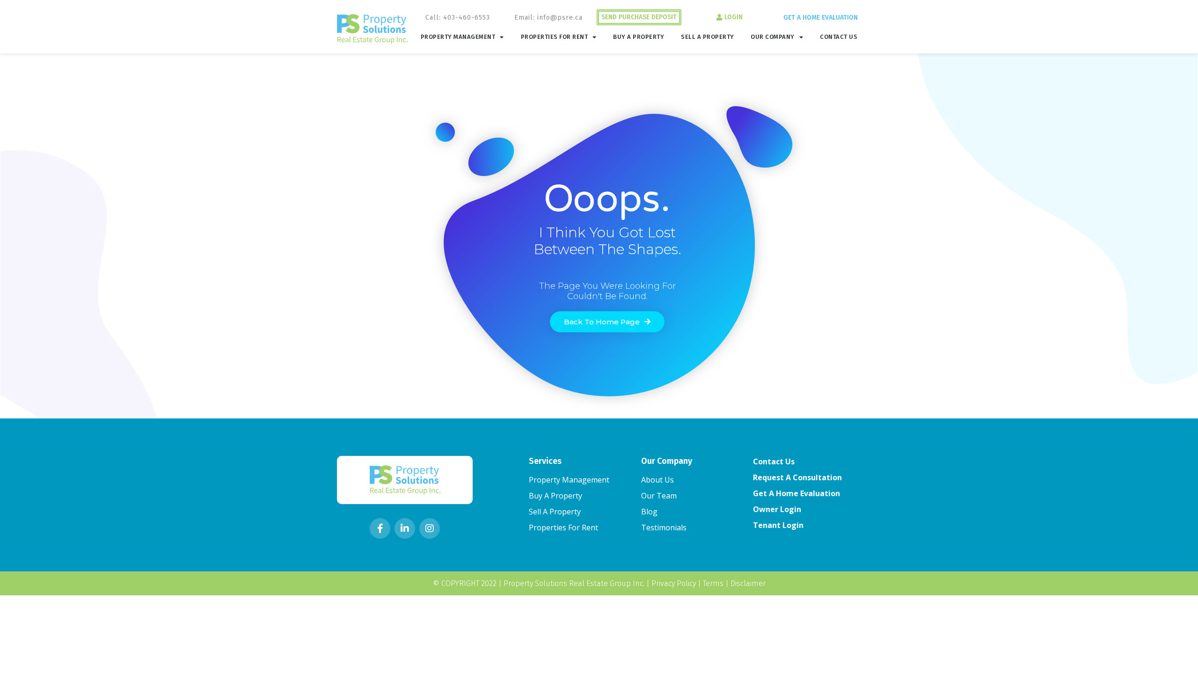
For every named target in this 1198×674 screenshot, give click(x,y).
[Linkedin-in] (404, 528)
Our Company (773, 36)
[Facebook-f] (380, 528)
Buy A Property (638, 36)
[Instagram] (429, 528)
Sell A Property (707, 36)
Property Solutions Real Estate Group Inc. (574, 583)
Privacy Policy (673, 583)
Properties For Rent (554, 36)
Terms (713, 583)
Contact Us (838, 36)
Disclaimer (748, 583)
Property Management (458, 36)
